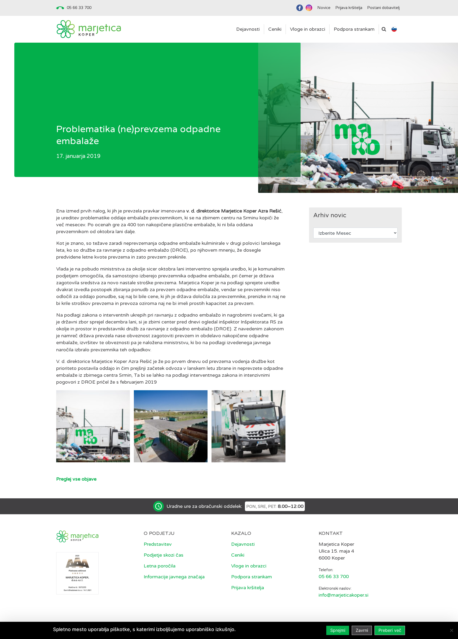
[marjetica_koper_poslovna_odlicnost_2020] (77, 573)
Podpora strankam (251, 577)
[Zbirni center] (93, 426)
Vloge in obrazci (248, 566)
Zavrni (362, 630)
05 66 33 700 (79, 7)
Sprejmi (337, 630)
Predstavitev (158, 544)
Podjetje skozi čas (163, 555)
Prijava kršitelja (247, 588)
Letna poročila (159, 566)
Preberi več (389, 630)
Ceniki (237, 555)
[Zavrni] (451, 630)
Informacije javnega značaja (174, 577)
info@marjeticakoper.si (343, 595)
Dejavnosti (243, 544)
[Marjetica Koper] (88, 29)
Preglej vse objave (76, 479)
